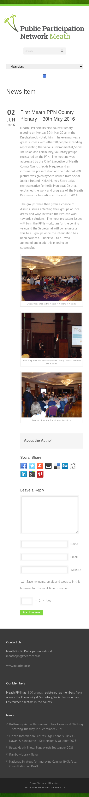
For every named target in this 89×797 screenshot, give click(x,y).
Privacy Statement (39, 783)
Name (74, 544)
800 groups (35, 692)
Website (76, 570)
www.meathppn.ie (18, 666)
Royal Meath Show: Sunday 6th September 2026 (41, 748)
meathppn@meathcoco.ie (23, 656)
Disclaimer (54, 783)
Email (74, 557)
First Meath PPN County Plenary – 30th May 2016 (47, 115)
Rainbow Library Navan (24, 754)
